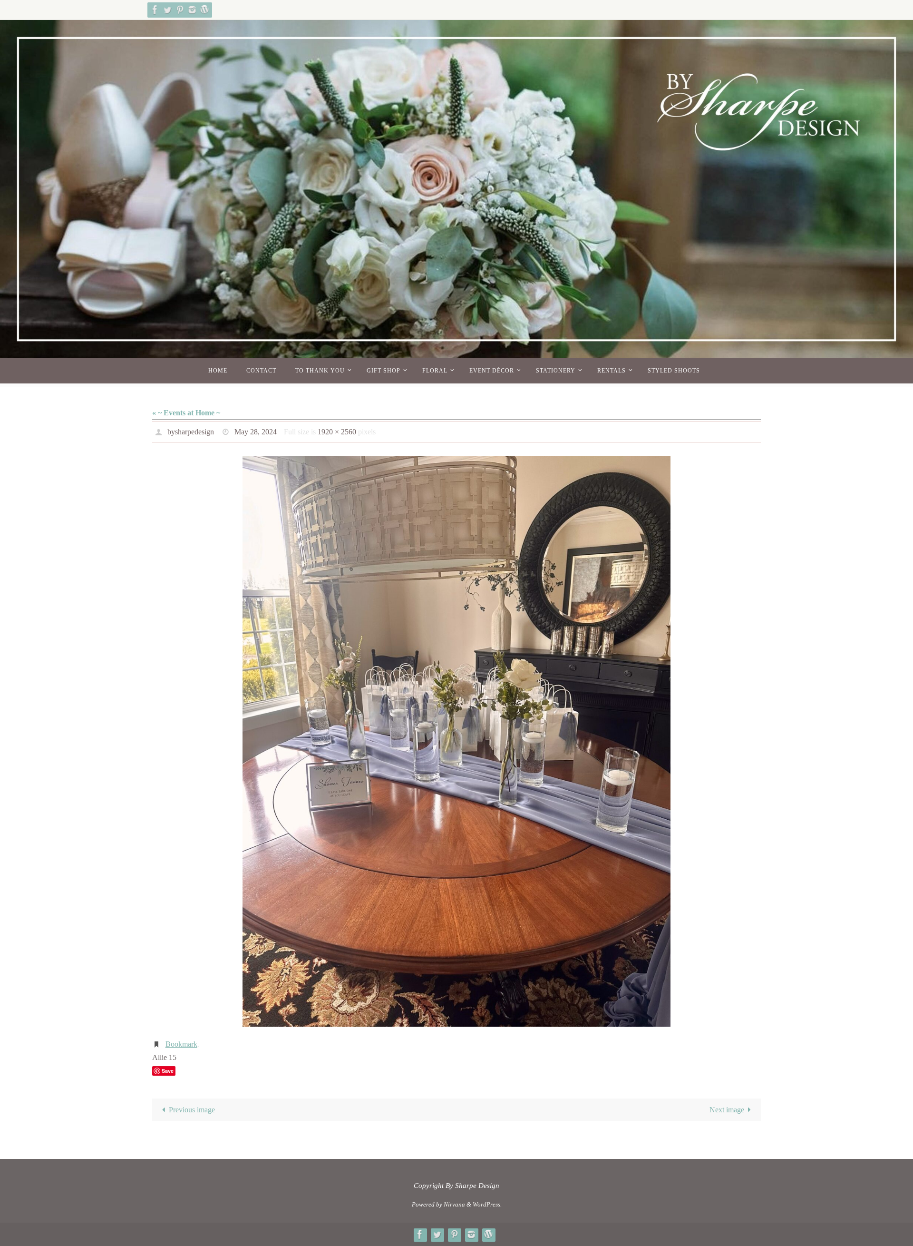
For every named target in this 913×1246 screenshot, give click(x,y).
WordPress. (487, 1204)
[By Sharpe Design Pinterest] (179, 9)
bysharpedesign (190, 432)
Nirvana (454, 1204)
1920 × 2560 (337, 432)
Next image (726, 1110)
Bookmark (181, 1044)
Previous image (192, 1110)
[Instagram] (192, 9)
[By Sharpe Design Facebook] (155, 9)
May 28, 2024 (255, 432)
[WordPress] (204, 9)
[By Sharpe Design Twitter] (167, 9)
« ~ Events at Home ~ (186, 413)
